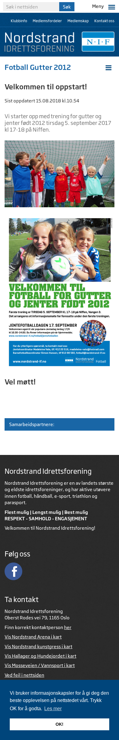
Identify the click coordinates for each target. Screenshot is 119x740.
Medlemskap (78, 21)
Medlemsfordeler (47, 21)
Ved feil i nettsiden (24, 675)
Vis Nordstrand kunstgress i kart (38, 646)
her (67, 627)
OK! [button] (59, 724)
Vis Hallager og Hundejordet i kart (40, 656)
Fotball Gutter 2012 (38, 67)
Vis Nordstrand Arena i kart (33, 637)
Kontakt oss (104, 21)
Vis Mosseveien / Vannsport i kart (40, 665)
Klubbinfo (19, 21)
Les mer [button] (53, 708)
